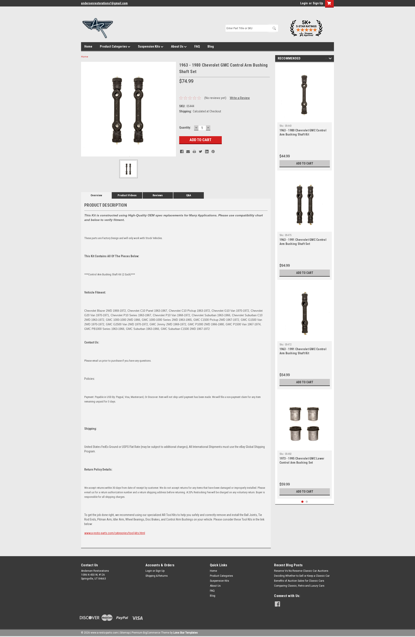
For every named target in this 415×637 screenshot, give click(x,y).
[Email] (188, 151)
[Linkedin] (207, 151)
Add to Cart (304, 163)
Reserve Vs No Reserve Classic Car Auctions (301, 570)
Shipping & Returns (156, 575)
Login (304, 3)
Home (88, 46)
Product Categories (114, 46)
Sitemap (125, 632)
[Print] (194, 151)
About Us (177, 46)
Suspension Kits (149, 46)
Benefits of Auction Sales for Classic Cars (299, 580)
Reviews (158, 195)
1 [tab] (302, 502)
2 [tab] (307, 502)
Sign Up (318, 3)
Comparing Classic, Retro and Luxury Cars (299, 585)
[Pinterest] (213, 151)
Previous (326, 59)
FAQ (197, 46)
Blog (211, 46)
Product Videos (127, 195)
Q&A (188, 195)
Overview (96, 195)
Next (330, 59)
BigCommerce (151, 632)
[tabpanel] (304, 117)
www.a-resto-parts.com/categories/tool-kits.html (114, 533)
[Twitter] (200, 151)
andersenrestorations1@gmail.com (104, 3)
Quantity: (185, 127)
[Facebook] (182, 151)
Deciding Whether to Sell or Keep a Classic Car (302, 575)
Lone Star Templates (185, 632)
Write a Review (240, 98)
